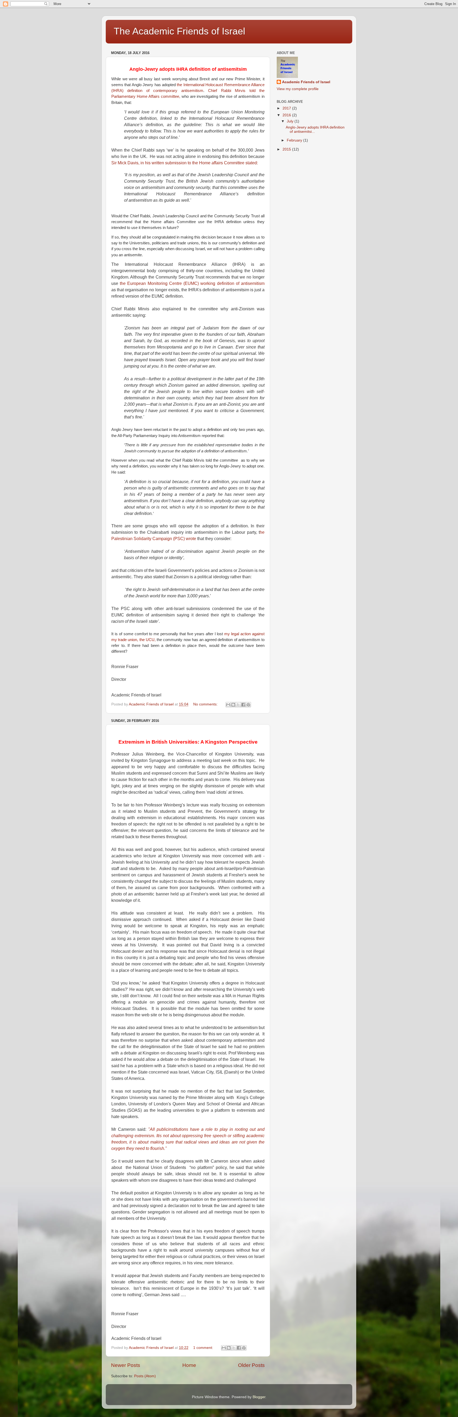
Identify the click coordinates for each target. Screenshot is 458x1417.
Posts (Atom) (145, 1376)
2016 (287, 115)
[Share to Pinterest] (248, 704)
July (290, 121)
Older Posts (251, 1365)
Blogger (259, 1397)
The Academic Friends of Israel (179, 31)
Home (189, 1365)
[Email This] (228, 704)
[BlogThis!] (233, 704)
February (295, 140)
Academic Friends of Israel (306, 82)
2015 (287, 149)
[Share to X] (238, 704)
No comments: (206, 704)
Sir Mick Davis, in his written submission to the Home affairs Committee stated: (184, 163)
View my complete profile (298, 89)
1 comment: (203, 1348)
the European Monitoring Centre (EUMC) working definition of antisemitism (192, 283)
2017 (287, 108)
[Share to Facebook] (243, 704)
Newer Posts (125, 1365)
